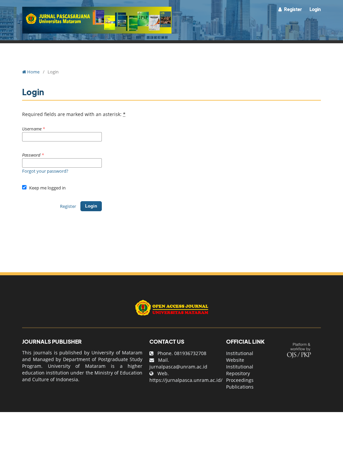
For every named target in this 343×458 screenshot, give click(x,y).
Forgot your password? (45, 171)
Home (33, 72)
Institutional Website (239, 356)
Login (315, 9)
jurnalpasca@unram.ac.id (178, 366)
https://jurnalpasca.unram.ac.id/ (185, 380)
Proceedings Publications (240, 383)
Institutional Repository (239, 370)
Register (292, 9)
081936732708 (190, 353)
